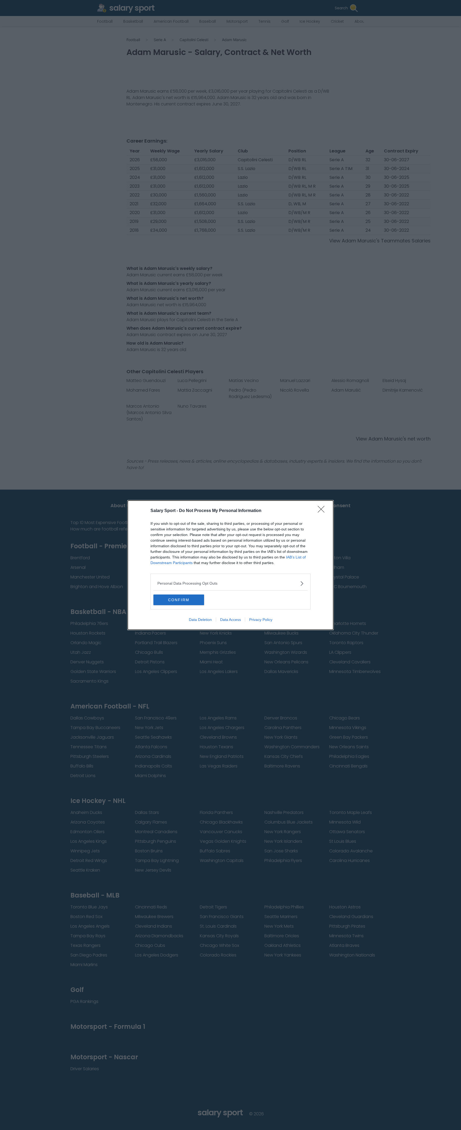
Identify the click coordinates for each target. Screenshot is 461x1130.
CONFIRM (178, 600)
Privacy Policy (260, 619)
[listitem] (230, 583)
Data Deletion (200, 619)
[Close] (323, 511)
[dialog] (230, 565)
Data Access (230, 619)
